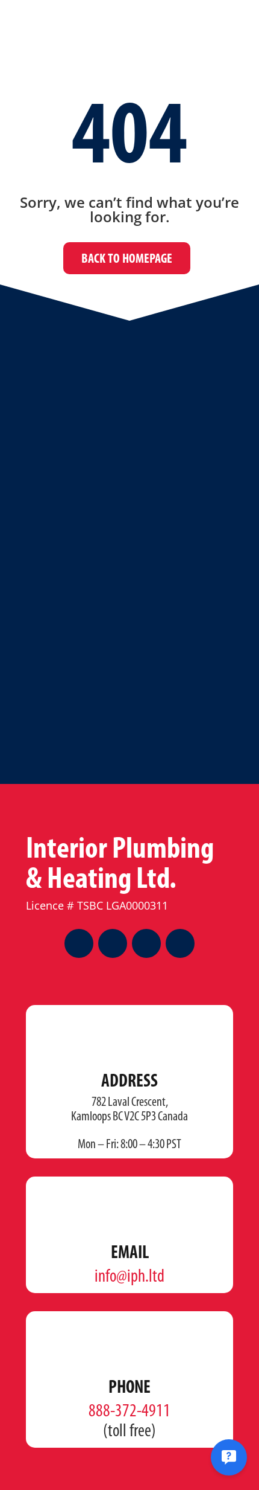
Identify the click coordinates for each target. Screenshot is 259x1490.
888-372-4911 (129, 1411)
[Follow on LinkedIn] (146, 943)
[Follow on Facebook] (78, 943)
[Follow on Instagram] (112, 943)
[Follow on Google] (180, 943)
